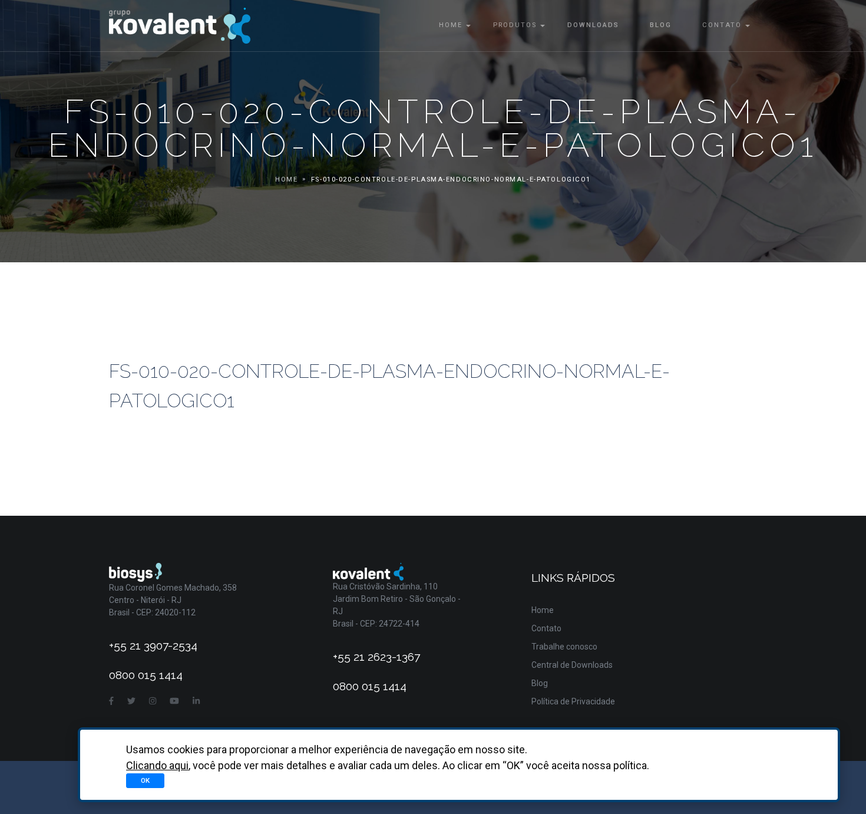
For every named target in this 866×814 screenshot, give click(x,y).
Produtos (515, 25)
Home (450, 25)
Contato (722, 25)
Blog (661, 25)
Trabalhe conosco (564, 646)
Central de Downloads (572, 665)
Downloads (593, 25)
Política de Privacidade (573, 701)
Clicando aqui (157, 765)
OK (145, 780)
